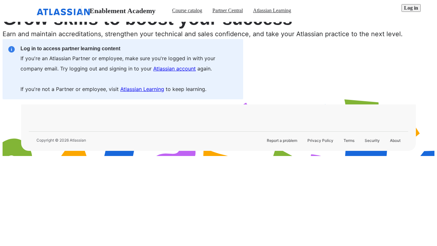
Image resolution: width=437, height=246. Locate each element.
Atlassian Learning (272, 10)
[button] (411, 8)
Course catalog (187, 10)
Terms (349, 140)
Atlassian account (174, 68)
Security (372, 140)
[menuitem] (187, 11)
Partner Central (227, 10)
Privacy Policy (320, 140)
